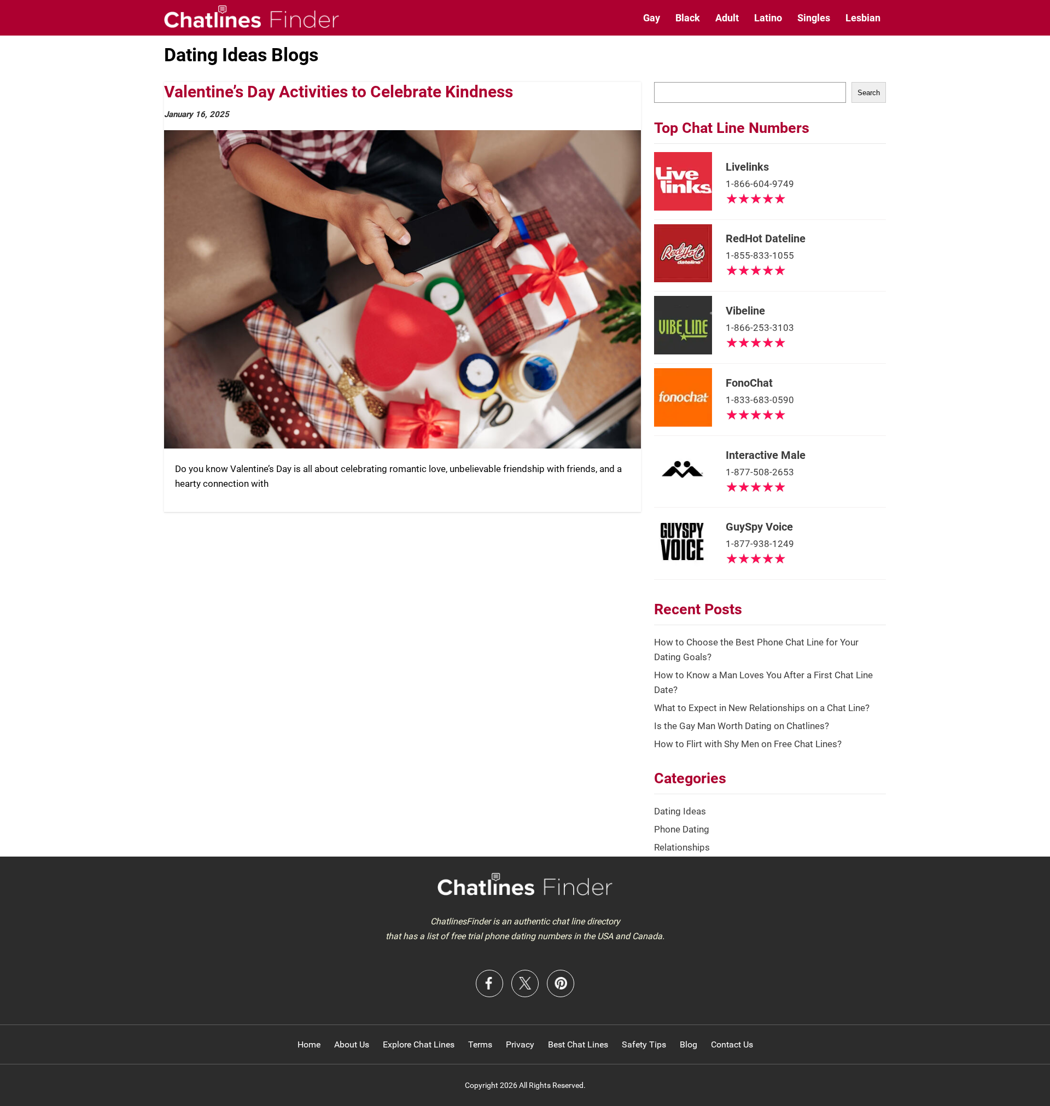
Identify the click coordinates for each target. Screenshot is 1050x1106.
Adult (727, 18)
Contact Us (732, 1044)
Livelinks (747, 166)
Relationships (682, 847)
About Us (351, 1044)
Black (687, 18)
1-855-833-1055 (760, 255)
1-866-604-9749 (760, 183)
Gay (651, 18)
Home (309, 1044)
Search (869, 93)
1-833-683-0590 (760, 399)
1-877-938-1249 (760, 543)
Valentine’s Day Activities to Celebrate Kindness (338, 91)
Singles (813, 18)
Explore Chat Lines (418, 1044)
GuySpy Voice (759, 526)
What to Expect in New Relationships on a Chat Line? (762, 707)
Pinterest (560, 983)
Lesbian (862, 18)
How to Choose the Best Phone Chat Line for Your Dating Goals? (756, 649)
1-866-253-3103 (760, 327)
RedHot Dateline (766, 238)
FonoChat (749, 382)
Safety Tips (644, 1044)
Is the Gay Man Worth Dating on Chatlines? (741, 725)
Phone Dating (681, 829)
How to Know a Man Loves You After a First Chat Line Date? (763, 682)
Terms (480, 1044)
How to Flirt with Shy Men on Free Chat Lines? (748, 743)
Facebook (489, 983)
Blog (688, 1044)
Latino (768, 18)
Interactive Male (766, 455)
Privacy (520, 1044)
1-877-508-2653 (760, 472)
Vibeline (745, 310)
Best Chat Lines (578, 1044)
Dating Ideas (680, 811)
